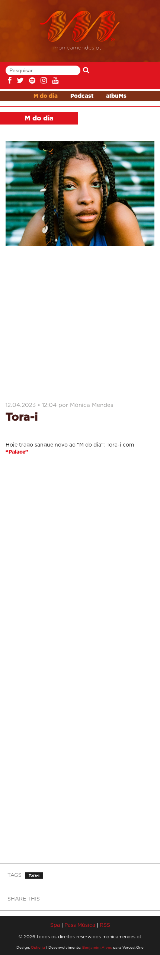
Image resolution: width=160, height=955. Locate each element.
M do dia (45, 96)
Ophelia (38, 947)
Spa (55, 925)
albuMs (116, 96)
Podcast (81, 96)
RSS (105, 925)
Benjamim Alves (97, 947)
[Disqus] (80, 560)
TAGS (14, 875)
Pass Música (79, 925)
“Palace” (17, 452)
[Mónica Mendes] (80, 30)
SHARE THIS (23, 898)
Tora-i (34, 875)
